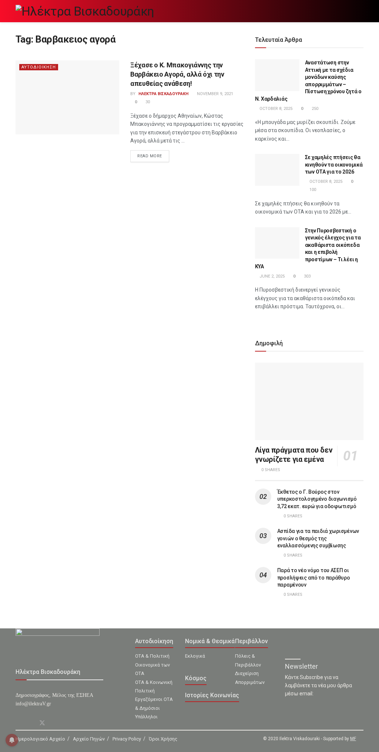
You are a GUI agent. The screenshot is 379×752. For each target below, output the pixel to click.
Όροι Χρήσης (163, 739)
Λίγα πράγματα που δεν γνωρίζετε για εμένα (294, 455)
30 (147, 102)
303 (307, 276)
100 (312, 189)
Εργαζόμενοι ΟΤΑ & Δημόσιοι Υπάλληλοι (154, 707)
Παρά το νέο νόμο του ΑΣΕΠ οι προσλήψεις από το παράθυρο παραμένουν (313, 577)
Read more (149, 156)
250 (314, 108)
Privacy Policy (127, 739)
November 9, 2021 (214, 93)
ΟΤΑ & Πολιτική (152, 656)
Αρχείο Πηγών (89, 739)
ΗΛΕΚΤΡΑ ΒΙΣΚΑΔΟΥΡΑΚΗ (163, 93)
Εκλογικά (195, 656)
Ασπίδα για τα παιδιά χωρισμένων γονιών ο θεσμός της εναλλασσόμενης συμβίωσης (318, 538)
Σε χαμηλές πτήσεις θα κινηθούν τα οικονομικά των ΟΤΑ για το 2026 (334, 164)
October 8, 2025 (275, 108)
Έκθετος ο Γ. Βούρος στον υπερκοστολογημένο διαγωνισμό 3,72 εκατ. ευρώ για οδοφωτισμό (317, 499)
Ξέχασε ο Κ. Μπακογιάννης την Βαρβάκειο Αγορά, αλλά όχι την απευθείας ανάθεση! (177, 74)
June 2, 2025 (271, 276)
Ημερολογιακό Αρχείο (40, 739)
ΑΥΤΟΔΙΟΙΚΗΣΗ (38, 67)
